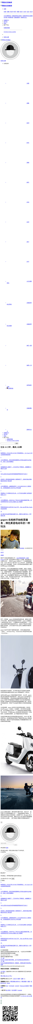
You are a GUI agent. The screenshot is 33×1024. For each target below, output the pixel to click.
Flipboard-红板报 (24, 986)
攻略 (8, 11)
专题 (5, 11)
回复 (13, 878)
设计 (31, 11)
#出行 (2, 552)
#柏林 (2, 555)
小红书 (15, 978)
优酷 (28, 981)
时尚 (15, 11)
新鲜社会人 (24, 17)
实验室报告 (7, 27)
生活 (28, 11)
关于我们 (3, 971)
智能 (18, 11)
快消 (11, 11)
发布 (16, 844)
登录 (7, 847)
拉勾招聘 (14, 990)
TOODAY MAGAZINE (10, 32)
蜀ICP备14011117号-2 (6, 976)
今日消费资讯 (7, 15)
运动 (24, 11)
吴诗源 (22, 548)
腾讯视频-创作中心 (15, 981)
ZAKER (17, 986)
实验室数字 (17, 17)
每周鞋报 (10, 17)
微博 (18, 978)
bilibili (8, 983)
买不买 (5, 21)
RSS (7, 986)
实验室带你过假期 (27, 15)
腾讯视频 (24, 981)
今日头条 (11, 986)
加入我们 (8, 990)
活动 (5, 23)
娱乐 (21, 11)
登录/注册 (6, 37)
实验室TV (6, 20)
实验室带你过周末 (17, 15)
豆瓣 (22, 978)
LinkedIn (19, 990)
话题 (5, 9)
